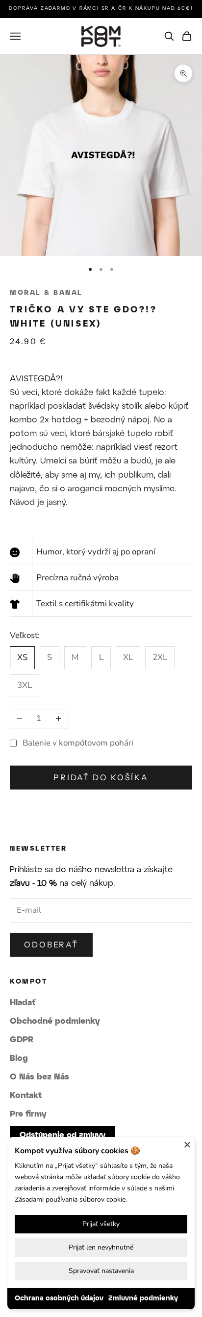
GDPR (21, 1040)
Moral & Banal (46, 293)
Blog (19, 1058)
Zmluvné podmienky (143, 1298)
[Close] (187, 1144)
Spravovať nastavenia (101, 1270)
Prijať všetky (101, 1224)
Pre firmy (28, 1114)
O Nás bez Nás (39, 1077)
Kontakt (26, 1095)
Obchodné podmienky (55, 1021)
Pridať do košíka (101, 777)
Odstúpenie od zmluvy (62, 1135)
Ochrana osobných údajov (59, 1298)
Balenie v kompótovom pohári (78, 742)
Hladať (22, 1003)
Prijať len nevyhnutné (101, 1247)
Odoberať (51, 944)
